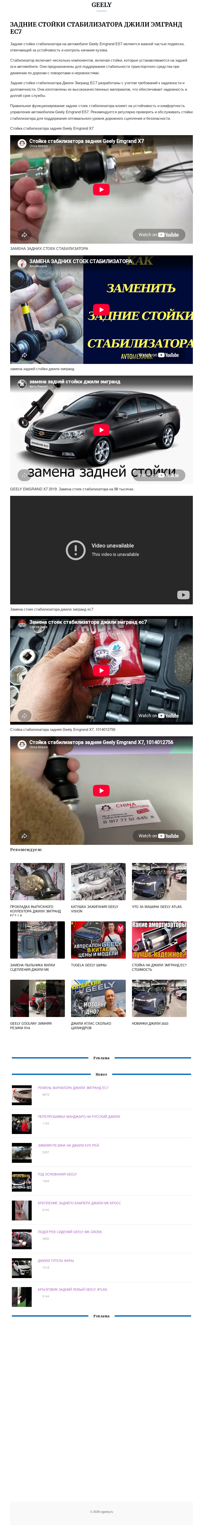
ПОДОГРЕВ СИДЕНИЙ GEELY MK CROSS (70, 1231)
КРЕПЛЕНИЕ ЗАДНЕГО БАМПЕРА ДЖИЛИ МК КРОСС (79, 1203)
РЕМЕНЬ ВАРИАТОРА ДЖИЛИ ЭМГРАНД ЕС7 (73, 1087)
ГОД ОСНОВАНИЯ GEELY (57, 1174)
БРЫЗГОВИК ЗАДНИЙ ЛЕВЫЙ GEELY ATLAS (72, 1289)
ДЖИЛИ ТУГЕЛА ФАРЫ (56, 1260)
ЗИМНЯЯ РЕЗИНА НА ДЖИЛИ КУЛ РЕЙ (68, 1145)
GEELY (102, 5)
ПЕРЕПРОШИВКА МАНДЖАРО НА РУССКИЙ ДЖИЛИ (79, 1116)
